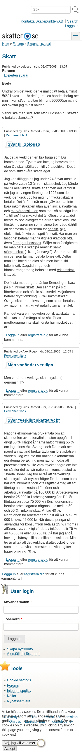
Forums (18, 43)
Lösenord (11, 619)
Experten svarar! (39, 43)
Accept (9, 748)
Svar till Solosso (24, 144)
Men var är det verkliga (30, 365)
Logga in (72, 26)
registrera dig (38, 335)
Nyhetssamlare (18, 701)
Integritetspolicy (19, 691)
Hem (5, 43)
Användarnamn (16, 602)
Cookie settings (19, 680)
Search (72, 21)
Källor (11, 696)
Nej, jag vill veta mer (19, 743)
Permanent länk (17, 135)
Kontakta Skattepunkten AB (42, 21)
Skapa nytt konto (20, 649)
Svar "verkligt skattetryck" (34, 420)
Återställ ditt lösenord (23, 654)
